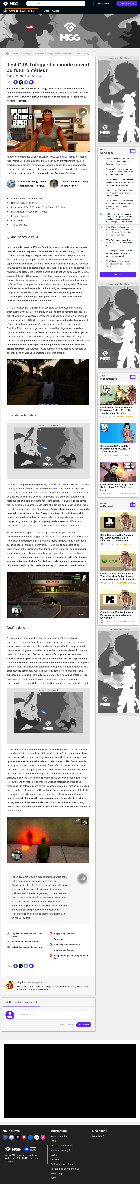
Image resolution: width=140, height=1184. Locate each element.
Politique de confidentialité (64, 1168)
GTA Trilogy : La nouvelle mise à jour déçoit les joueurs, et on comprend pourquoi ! (120, 253)
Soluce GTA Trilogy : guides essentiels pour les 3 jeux (32, 184)
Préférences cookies (61, 1164)
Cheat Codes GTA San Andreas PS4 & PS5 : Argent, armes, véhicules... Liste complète (116, 538)
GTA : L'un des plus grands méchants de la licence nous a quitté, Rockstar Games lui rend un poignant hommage (119, 231)
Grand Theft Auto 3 (127, 493)
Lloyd (38, 76)
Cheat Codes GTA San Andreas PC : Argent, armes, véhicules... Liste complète (119, 193)
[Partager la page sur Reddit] (26, 82)
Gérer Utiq (56, 1173)
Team (53, 1141)
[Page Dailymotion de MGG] (30, 1137)
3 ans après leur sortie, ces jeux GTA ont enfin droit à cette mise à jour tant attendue (119, 171)
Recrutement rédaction (62, 1145)
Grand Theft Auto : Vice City (125, 455)
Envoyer (85, 1025)
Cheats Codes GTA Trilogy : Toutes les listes (75, 184)
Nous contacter (58, 1136)
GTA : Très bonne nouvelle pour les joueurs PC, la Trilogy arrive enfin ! (119, 242)
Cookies (54, 1159)
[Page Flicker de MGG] (36, 1137)
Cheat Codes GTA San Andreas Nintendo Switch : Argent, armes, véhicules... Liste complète (120, 182)
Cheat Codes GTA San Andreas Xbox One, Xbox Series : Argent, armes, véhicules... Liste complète (120, 205)
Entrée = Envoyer (66, 1025)
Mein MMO (98, 1136)
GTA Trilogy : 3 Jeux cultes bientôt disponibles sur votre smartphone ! (118, 263)
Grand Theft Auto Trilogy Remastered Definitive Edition (54, 54)
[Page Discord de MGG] (11, 1137)
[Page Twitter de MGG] (17, 1137)
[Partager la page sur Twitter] (21, 82)
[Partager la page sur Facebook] (15, 82)
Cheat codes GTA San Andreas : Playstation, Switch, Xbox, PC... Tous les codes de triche (120, 161)
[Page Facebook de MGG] (5, 1137)
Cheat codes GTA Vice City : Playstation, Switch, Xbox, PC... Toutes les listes (116, 449)
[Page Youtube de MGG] (24, 1137)
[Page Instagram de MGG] (42, 1137)
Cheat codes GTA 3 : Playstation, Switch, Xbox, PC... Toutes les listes (117, 487)
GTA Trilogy (68, 156)
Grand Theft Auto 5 (55, 488)
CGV (53, 1178)
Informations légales (61, 1150)
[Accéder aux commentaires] (31, 82)
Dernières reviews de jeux (21, 54)
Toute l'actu (118, 274)
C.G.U (53, 1155)
